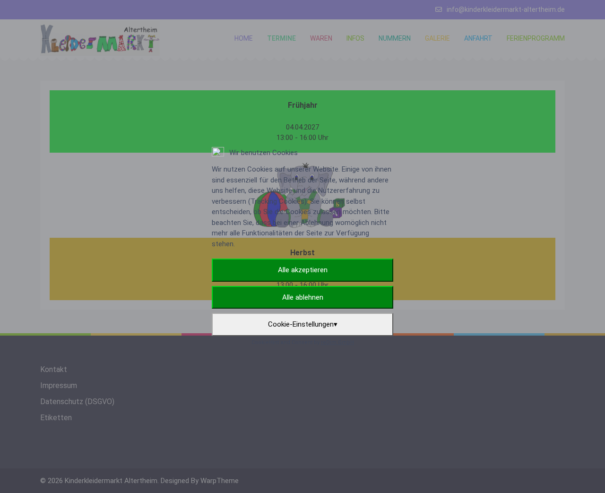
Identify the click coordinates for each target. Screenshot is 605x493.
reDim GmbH (337, 342)
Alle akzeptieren (303, 270)
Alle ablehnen (302, 297)
